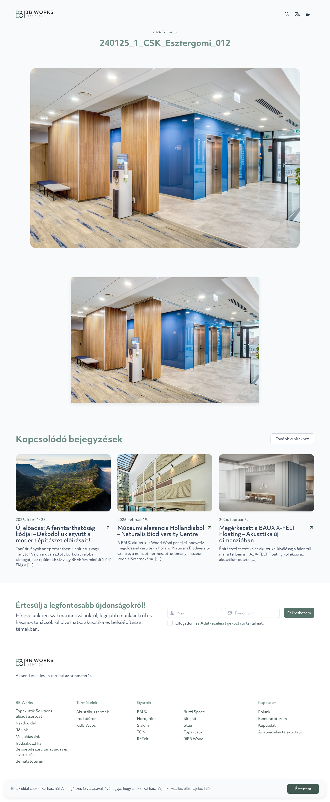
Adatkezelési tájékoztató (222, 623)
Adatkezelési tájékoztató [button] (190, 789)
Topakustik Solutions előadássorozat (34, 713)
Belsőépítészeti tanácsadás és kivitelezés (42, 751)
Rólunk (22, 729)
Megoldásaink (28, 736)
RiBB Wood (86, 725)
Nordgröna (146, 718)
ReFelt (143, 738)
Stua (188, 725)
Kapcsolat (267, 725)
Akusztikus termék (92, 711)
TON (141, 732)
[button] (287, 14)
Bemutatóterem (30, 761)
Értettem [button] (303, 788)
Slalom (143, 725)
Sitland (190, 718)
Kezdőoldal (26, 723)
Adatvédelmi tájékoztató (280, 732)
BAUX (142, 711)
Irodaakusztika (28, 743)
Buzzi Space (194, 711)
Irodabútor (86, 718)
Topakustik (193, 732)
